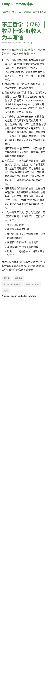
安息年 (6, 278)
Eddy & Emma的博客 (17, 4)
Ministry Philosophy (12, 284)
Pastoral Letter (32, 284)
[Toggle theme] (35, 4)
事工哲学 (18, 278)
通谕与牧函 (20, 49)
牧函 (6, 290)
